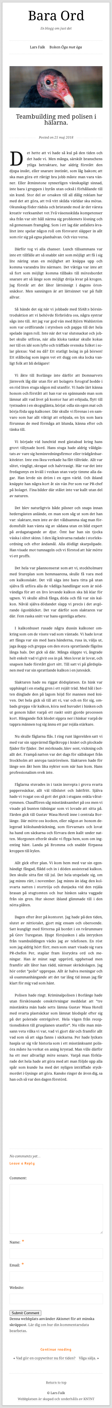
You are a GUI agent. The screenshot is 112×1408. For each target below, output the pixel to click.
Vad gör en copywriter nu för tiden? (46, 1358)
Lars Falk (37, 47)
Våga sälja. (87, 1358)
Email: (17, 1265)
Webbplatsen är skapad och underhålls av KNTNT (56, 1399)
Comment (18, 1178)
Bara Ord (56, 16)
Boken (65, 47)
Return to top (56, 1382)
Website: (17, 1288)
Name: (17, 1242)
